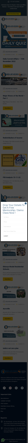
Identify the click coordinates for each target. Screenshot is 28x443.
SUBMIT (6, 236)
